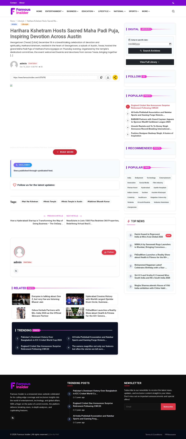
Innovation (131, 183)
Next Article (72, 216)
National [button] (119, 11)
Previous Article (55, 216)
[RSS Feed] (16, 270)
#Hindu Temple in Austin (71, 202)
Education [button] (87, 11)
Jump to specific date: (138, 40)
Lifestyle (21, 21)
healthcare (142, 197)
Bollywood (139, 178)
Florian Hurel (132, 188)
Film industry (158, 183)
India (129, 178)
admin (18, 262)
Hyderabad (145, 188)
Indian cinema (132, 192)
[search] (173, 11)
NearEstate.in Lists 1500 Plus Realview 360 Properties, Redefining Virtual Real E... (92, 222)
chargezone (132, 207)
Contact (13, 3)
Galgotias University (158, 197)
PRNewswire (170, 434)
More (145, 11)
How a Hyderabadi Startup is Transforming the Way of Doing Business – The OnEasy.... (36, 222)
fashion (145, 192)
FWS (57, 434)
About (21, 3)
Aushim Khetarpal (159, 192)
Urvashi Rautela (144, 202)
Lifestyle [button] (103, 11)
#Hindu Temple (49, 202)
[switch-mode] (174, 3)
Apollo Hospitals (160, 188)
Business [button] (71, 11)
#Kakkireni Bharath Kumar (99, 202)
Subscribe (168, 407)
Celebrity (131, 197)
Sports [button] (133, 11)
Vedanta (130, 202)
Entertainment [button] (53, 11)
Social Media (144, 183)
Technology (151, 178)
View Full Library (150, 62)
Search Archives (150, 50)
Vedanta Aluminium (161, 202)
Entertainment (164, 178)
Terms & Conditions (153, 434)
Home (39, 11)
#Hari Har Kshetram (30, 202)
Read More (65, 152)
